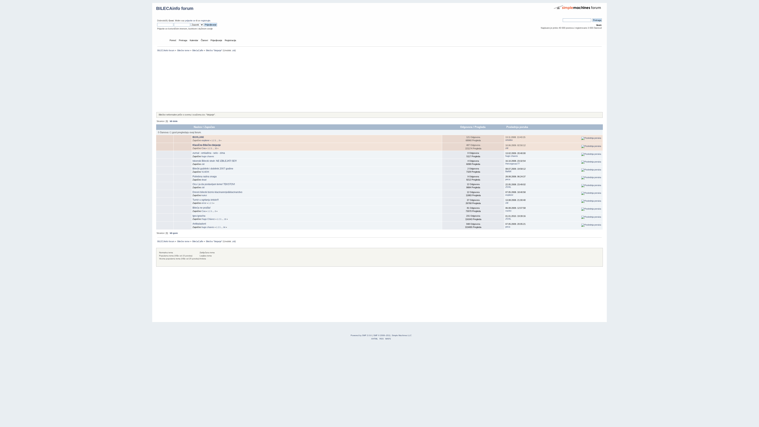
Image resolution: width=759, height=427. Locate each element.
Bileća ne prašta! (202, 207)
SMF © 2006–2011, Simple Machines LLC (392, 335)
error (204, 203)
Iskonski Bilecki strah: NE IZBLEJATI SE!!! (215, 161)
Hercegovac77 (512, 163)
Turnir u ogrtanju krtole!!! (206, 199)
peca (507, 179)
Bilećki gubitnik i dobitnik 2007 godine (213, 168)
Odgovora (466, 127)
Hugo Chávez (208, 219)
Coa (204, 148)
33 (216, 148)
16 (225, 219)
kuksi (204, 195)
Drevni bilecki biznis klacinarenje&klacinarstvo (217, 192)
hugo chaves (208, 156)
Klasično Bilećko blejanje (207, 145)
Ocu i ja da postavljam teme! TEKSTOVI (214, 184)
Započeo (209, 127)
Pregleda (480, 127)
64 (224, 227)
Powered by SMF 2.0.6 (361, 335)
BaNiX (508, 171)
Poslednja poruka (517, 127)
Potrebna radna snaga (205, 176)
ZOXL (508, 187)
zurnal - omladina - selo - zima (209, 153)
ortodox (509, 140)
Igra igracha (199, 215)
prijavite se (190, 20)
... (217, 141)
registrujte (205, 20)
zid (233, 50)
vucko (508, 211)
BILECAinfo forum (175, 8)
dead (204, 180)
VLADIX (205, 172)
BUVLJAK (198, 137)
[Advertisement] (274, 82)
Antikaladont (199, 223)
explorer (206, 140)
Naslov (198, 127)
